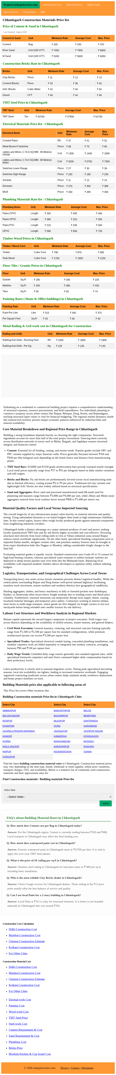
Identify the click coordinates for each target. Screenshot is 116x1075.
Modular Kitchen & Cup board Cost (30, 1054)
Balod (87, 710)
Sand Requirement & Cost (24, 1035)
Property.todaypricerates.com (20, 4)
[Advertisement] (58, 376)
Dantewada (91, 721)
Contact (75, 1067)
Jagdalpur (61, 731)
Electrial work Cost (20, 999)
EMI (42, 12)
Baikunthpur (62, 710)
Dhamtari (8, 726)
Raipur (7, 751)
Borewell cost (11, 12)
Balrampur (61, 715)
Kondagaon (91, 736)
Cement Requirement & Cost (25, 1029)
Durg (57, 726)
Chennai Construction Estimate (27, 941)
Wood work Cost (19, 1011)
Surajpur (9, 756)
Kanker (7, 736)
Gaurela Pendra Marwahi (19, 731)
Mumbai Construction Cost (24, 935)
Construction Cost (51, 4)
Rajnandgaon (62, 751)
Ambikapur (9, 710)
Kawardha (60, 736)
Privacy (65, 1067)
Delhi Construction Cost (23, 929)
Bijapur (7, 721)
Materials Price (74, 4)
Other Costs (93, 4)
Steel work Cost (18, 1023)
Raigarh (89, 746)
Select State (9, 790)
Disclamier (87, 1067)
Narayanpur (61, 746)
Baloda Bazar (11, 715)
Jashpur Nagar (93, 731)
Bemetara (90, 715)
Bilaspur (59, 721)
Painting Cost (16, 1005)
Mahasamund (62, 741)
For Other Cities (18, 953)
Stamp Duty (29, 12)
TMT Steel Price (18, 1017)
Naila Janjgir (11, 746)
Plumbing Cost (17, 1041)
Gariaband (90, 726)
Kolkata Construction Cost (24, 947)
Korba (7, 741)
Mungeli (89, 741)
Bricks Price (16, 1047)
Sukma (88, 751)
